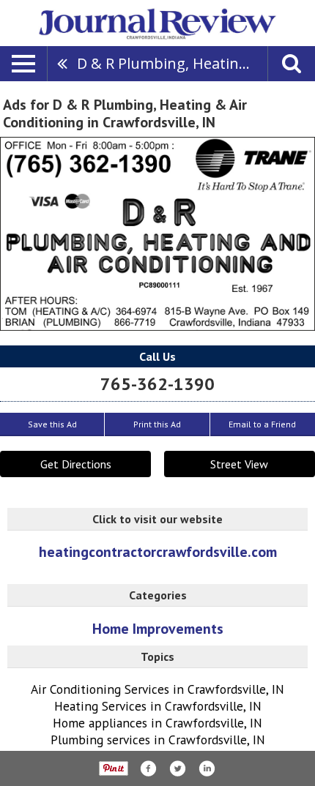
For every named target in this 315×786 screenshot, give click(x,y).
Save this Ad (52, 424)
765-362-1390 (157, 384)
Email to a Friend (262, 424)
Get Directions (75, 464)
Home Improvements (157, 628)
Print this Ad (157, 424)
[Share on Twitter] (177, 768)
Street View (239, 464)
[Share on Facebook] (148, 768)
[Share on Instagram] (206, 768)
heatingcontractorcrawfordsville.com (158, 552)
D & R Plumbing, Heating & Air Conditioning (172, 63)
